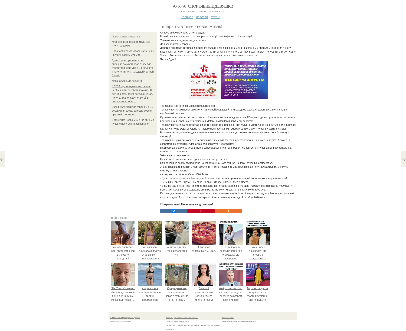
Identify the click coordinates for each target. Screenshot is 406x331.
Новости (202, 16)
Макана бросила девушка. (127, 81)
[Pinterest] (201, 211)
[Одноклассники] (228, 211)
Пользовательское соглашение (186, 318)
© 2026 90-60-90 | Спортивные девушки (125, 318)
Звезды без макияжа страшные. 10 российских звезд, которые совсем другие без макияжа (132, 111)
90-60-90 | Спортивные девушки (203, 6)
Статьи (215, 16)
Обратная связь (228, 318)
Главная (187, 16)
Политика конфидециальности (177, 321)
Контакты (169, 318)
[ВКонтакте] (173, 211)
